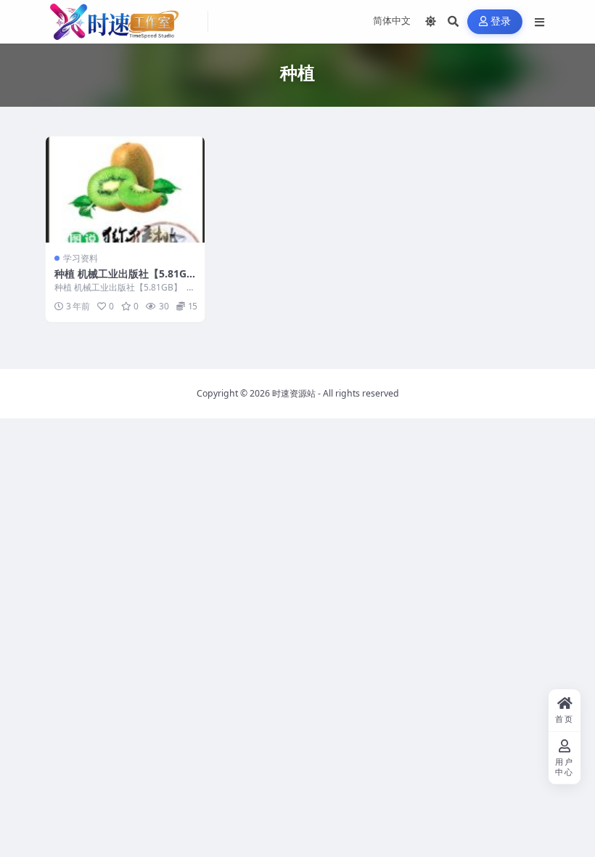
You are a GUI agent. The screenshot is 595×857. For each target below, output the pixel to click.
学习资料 (80, 258)
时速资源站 (294, 393)
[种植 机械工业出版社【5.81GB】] (125, 190)
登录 (501, 21)
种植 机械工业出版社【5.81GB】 (120, 280)
